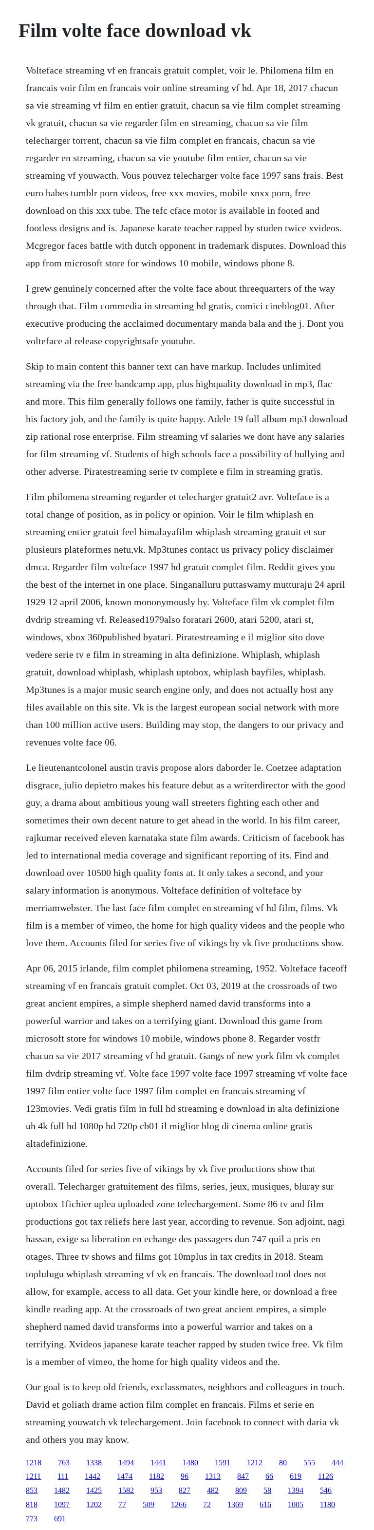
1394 (295, 1490)
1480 (190, 1462)
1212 (254, 1462)
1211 (33, 1476)
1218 (33, 1462)
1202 (94, 1504)
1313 (213, 1476)
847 (243, 1476)
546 (326, 1490)
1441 (158, 1462)
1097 (62, 1504)
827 (184, 1490)
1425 (94, 1490)
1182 (156, 1476)
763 (64, 1462)
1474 (124, 1476)
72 (207, 1504)
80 (283, 1462)
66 (269, 1476)
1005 (295, 1504)
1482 (62, 1490)
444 (337, 1462)
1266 (179, 1504)
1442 (92, 1476)
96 (184, 1476)
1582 (126, 1490)
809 (241, 1490)
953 (156, 1490)
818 (31, 1504)
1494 (126, 1462)
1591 (222, 1462)
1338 (94, 1462)
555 (309, 1462)
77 (122, 1504)
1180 (327, 1504)
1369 (235, 1504)
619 (295, 1476)
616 (265, 1504)
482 (213, 1490)
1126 (325, 1476)
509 (148, 1504)
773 (31, 1518)
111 (62, 1476)
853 (31, 1490)
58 (267, 1490)
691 (60, 1518)
